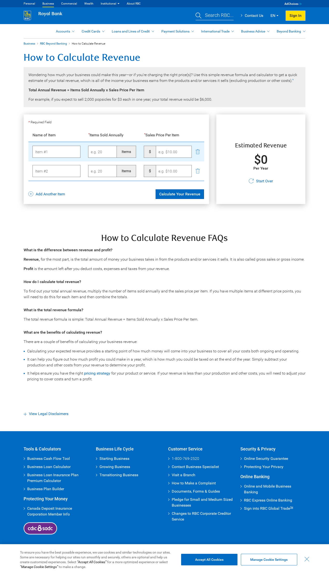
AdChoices (291, 4)
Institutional (108, 3)
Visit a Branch (183, 475)
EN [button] (272, 15)
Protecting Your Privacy (263, 466)
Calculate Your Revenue (179, 194)
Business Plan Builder (45, 489)
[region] (164, 559)
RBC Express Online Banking (268, 500)
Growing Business (114, 466)
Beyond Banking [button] (289, 31)
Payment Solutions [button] (175, 31)
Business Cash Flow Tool (48, 458)
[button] (215, 16)
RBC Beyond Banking (53, 43)
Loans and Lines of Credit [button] (131, 31)
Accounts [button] (63, 31)
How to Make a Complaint (194, 483)
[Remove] (197, 151)
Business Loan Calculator (49, 466)
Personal (29, 3)
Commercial (69, 3)
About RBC (134, 3)
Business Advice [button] (253, 31)
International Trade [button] (215, 31)
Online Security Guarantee (266, 458)
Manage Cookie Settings (269, 560)
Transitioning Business (118, 475)
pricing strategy (97, 373)
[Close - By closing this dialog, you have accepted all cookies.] (306, 559)
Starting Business (114, 458)
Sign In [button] (296, 15)
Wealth (88, 3)
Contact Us (254, 15)
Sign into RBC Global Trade (268, 508)
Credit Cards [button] (91, 31)
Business (48, 3)
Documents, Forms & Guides (196, 491)
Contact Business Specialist (195, 466)
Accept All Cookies (209, 560)
